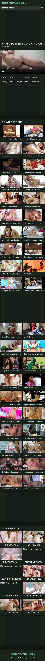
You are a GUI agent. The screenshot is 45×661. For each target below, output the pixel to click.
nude (27, 82)
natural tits (36, 77)
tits (18, 77)
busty (5, 82)
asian (5, 77)
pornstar (35, 82)
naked (12, 82)
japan (12, 77)
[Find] (42, 7)
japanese (25, 77)
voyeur (19, 82)
